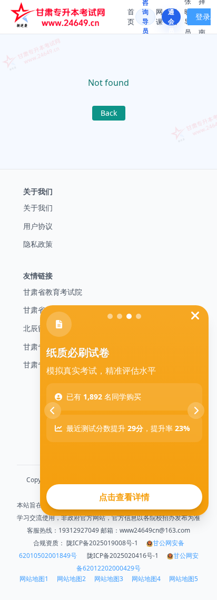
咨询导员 (145, 16)
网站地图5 (183, 579)
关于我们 (38, 208)
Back (109, 113)
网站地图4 (146, 579)
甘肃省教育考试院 (52, 292)
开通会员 (171, 16)
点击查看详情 (124, 497)
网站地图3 (108, 579)
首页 (130, 17)
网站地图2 (71, 579)
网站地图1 (33, 579)
